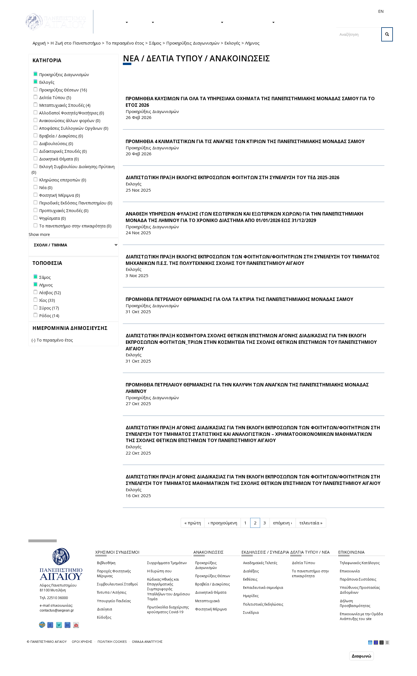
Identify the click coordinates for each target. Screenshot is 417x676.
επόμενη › (282, 523)
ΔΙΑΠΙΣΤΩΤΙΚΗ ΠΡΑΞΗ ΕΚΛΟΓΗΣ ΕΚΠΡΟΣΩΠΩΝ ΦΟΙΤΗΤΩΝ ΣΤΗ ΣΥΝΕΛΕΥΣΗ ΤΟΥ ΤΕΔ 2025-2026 (232, 177)
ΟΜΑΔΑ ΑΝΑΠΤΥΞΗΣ (147, 641)
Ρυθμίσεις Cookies (62, 671)
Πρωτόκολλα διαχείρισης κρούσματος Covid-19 (168, 609)
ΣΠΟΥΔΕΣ (114, 22)
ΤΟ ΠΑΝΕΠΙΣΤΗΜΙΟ (250, 22)
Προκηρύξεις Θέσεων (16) (63, 90)
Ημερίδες (250, 595)
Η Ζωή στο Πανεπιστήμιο (75, 43)
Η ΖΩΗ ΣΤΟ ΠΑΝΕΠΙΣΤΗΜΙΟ (190, 22)
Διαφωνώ (361, 656)
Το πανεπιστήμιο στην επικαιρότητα (310, 573)
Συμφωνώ (336, 656)
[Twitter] (59, 624)
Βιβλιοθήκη (106, 562)
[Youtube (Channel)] (76, 624)
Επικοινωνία (350, 571)
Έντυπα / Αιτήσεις (111, 592)
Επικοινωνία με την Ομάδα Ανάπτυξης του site (361, 616)
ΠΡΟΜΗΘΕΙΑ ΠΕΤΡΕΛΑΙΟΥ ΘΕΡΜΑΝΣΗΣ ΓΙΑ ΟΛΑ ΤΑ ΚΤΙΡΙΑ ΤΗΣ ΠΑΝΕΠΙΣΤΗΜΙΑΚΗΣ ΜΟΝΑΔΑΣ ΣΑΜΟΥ (239, 299)
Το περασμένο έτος (125, 43)
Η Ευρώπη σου (159, 571)
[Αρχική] (58, 22)
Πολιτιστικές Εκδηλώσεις (263, 604)
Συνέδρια (251, 612)
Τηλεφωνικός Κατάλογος (360, 562)
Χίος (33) (47, 300)
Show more (39, 234)
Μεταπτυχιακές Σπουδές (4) (64, 105)
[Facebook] (50, 624)
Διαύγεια (104, 609)
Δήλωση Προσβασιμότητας (355, 603)
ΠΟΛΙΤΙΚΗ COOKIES (112, 641)
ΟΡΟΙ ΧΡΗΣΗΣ (82, 641)
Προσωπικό (320, 11)
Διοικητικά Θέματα (210, 592)
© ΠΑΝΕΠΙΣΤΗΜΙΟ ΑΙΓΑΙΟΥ (47, 641)
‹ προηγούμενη (222, 523)
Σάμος (155, 43)
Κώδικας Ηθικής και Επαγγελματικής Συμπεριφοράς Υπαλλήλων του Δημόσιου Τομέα (168, 589)
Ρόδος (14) (49, 315)
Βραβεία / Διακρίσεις (212, 584)
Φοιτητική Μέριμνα (211, 609)
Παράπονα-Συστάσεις (358, 579)
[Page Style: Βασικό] (370, 642)
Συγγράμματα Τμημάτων (167, 562)
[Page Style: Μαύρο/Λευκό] (387, 642)
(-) (34, 340)
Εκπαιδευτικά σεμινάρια (263, 587)
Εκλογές (232, 43)
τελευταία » (311, 523)
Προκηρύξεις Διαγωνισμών (193, 43)
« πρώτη (192, 523)
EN (381, 11)
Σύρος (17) (49, 308)
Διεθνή (301, 11)
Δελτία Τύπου (303, 562)
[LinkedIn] (67, 624)
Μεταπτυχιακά (207, 600)
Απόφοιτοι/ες (280, 11)
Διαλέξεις (251, 571)
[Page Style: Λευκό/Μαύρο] (381, 642)
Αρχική (39, 43)
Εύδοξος (104, 617)
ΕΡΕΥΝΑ (142, 22)
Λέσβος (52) (50, 292)
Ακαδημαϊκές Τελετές (260, 562)
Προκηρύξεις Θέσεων (212, 576)
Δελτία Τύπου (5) (55, 97)
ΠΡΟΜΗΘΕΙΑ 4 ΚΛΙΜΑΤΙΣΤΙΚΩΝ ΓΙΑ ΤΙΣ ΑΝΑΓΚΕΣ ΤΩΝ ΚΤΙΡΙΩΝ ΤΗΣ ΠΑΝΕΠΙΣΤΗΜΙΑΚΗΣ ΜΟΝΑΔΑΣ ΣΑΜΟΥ (245, 141)
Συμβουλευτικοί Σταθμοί (117, 584)
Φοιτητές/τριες (252, 11)
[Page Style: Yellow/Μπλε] (376, 642)
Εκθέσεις (250, 579)
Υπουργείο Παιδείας (114, 600)
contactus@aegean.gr (58, 610)
